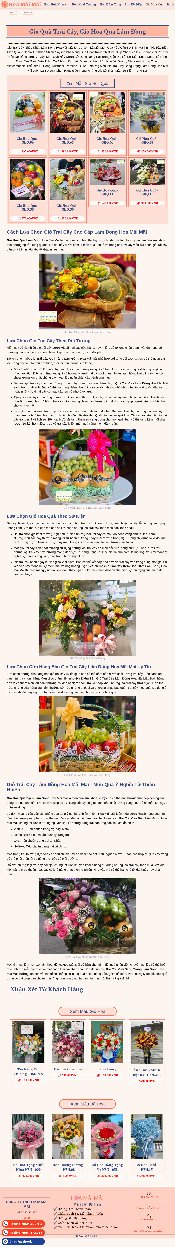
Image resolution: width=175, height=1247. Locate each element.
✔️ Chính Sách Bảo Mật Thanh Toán (78, 1213)
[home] (21, 4)
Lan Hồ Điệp (133, 4)
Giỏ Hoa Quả (154, 4)
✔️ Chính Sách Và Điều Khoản (73, 1223)
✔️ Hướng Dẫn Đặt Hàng (70, 1218)
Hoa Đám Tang (110, 4)
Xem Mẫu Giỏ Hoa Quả (88, 83)
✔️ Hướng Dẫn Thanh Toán (72, 1209)
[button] (56, 4)
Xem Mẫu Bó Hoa (88, 1104)
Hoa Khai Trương (84, 4)
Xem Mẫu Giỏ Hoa (87, 1011)
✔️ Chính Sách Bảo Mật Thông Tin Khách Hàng (86, 1227)
